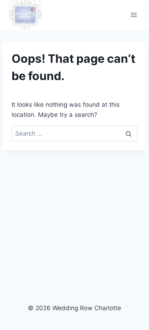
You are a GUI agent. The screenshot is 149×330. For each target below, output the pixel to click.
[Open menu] (133, 15)
